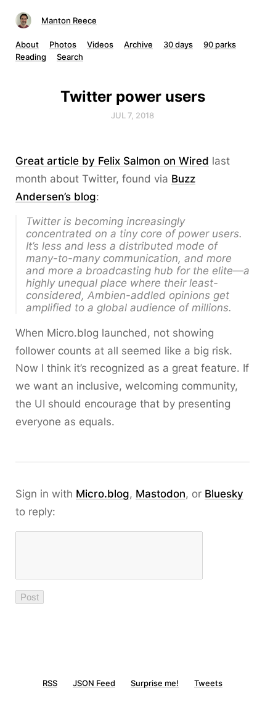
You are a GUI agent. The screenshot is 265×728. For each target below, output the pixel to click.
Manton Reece (69, 20)
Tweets (208, 683)
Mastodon (161, 494)
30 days (178, 44)
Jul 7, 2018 (132, 115)
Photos (62, 44)
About (27, 44)
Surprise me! (155, 683)
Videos (100, 44)
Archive (138, 44)
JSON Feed (94, 683)
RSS (50, 683)
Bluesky (224, 494)
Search (70, 57)
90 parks (219, 44)
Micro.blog (102, 494)
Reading (30, 57)
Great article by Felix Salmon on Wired (112, 161)
